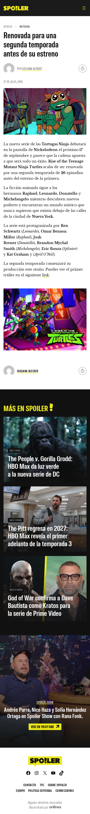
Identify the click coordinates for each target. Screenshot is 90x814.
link (45, 275)
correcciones (64, 790)
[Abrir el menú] (84, 8)
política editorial (40, 790)
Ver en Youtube (43, 726)
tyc (42, 785)
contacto (29, 785)
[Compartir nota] (83, 68)
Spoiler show (44, 702)
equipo (20, 790)
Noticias (25, 26)
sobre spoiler (57, 785)
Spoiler (7, 26)
